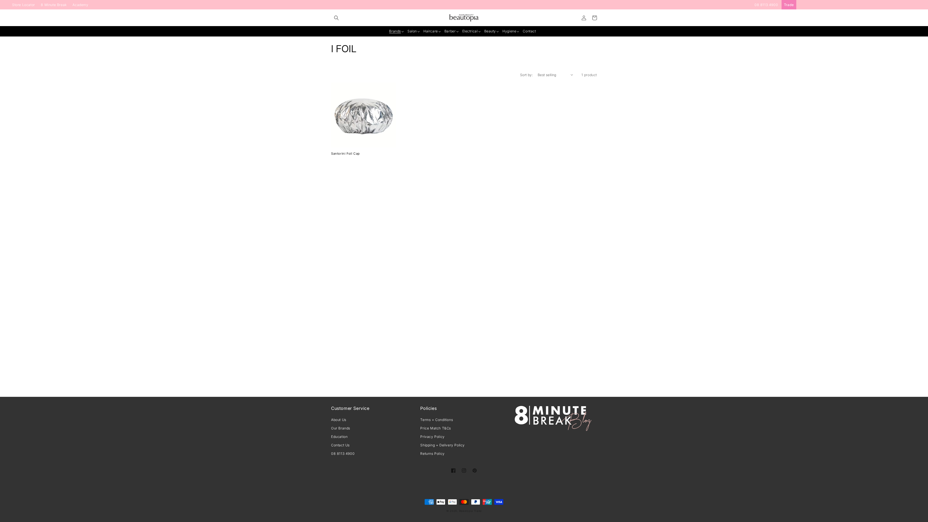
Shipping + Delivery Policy (442, 445)
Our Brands (340, 428)
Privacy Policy (432, 437)
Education (339, 437)
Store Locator (23, 5)
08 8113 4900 (766, 5)
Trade (789, 5)
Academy (80, 5)
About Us (338, 420)
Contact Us (340, 445)
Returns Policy (432, 453)
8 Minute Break (53, 5)
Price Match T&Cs (435, 428)
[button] (336, 18)
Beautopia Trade (470, 511)
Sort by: (526, 75)
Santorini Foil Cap (345, 153)
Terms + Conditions (436, 420)
